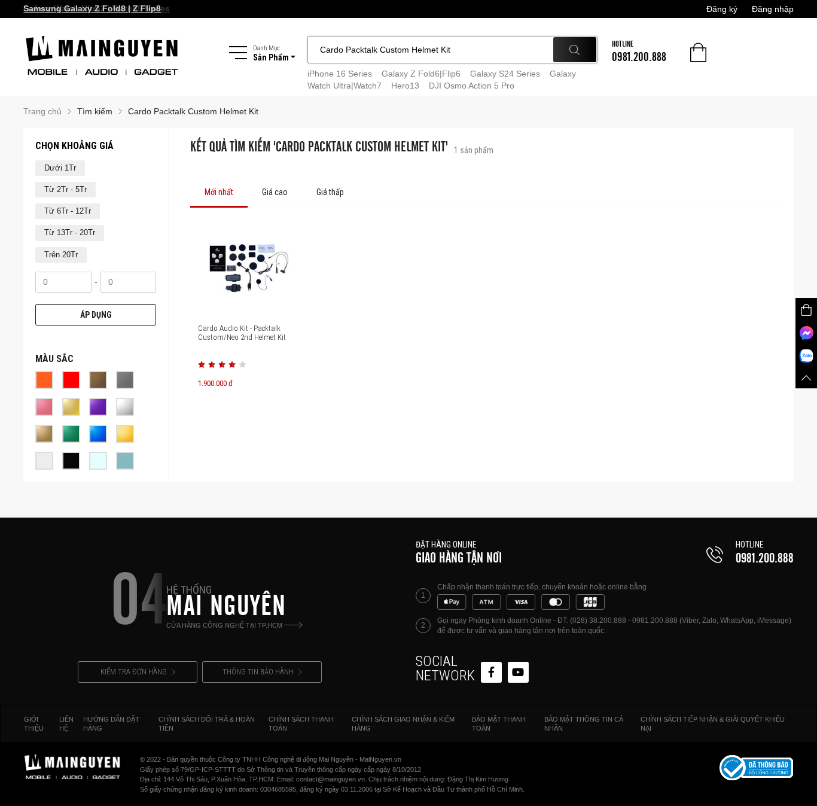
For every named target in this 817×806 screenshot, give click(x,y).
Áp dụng (96, 315)
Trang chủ (42, 111)
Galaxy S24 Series (505, 73)
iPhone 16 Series (339, 73)
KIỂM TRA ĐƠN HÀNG (133, 671)
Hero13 (405, 85)
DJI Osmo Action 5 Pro (471, 85)
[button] (201, 364)
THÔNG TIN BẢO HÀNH (258, 671)
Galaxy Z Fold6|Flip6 (421, 73)
